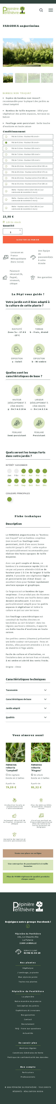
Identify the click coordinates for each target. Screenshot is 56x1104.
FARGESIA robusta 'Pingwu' (36, 767)
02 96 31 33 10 (32, 953)
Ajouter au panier (28, 240)
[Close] (52, 2)
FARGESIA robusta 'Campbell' (12, 767)
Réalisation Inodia (33, 1091)
